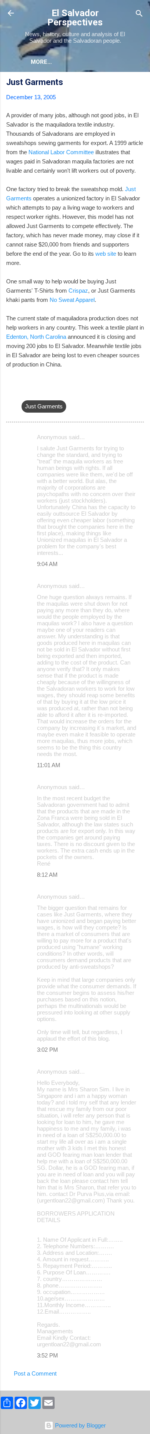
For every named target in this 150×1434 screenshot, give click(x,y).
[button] (139, 83)
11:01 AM (48, 765)
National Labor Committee (61, 152)
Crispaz (78, 290)
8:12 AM (47, 874)
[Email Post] (26, 391)
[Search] (139, 14)
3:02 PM (47, 1049)
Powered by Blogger (79, 1425)
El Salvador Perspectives (75, 18)
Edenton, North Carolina (36, 336)
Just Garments (44, 406)
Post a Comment (35, 1373)
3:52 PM (47, 1355)
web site (105, 253)
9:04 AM (47, 564)
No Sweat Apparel (72, 299)
